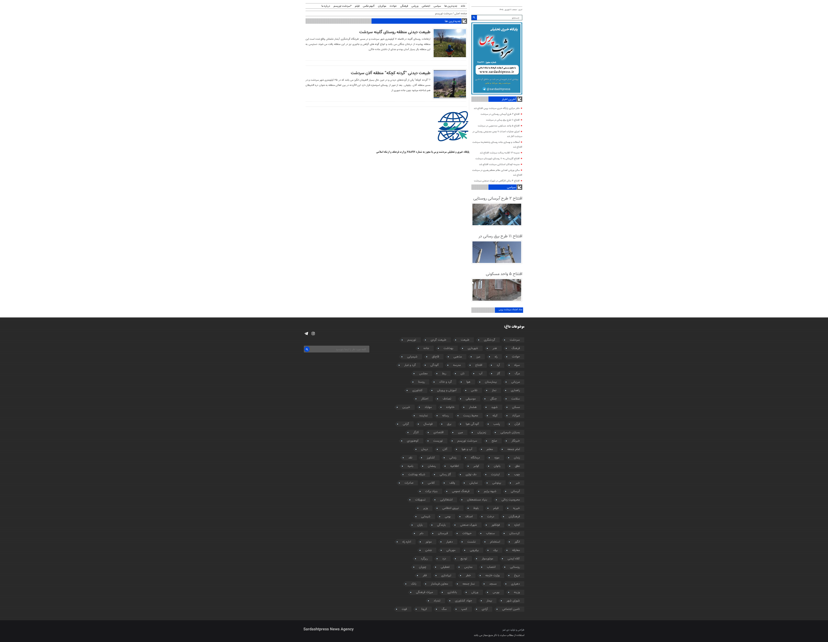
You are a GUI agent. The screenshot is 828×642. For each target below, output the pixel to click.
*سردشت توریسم (342, 6)
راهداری (515, 390)
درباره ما (325, 6)
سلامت (515, 399)
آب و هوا (467, 449)
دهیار (449, 542)
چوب (517, 474)
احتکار (424, 399)
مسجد (493, 584)
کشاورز (431, 457)
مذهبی (457, 356)
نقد (410, 457)
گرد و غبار (410, 365)
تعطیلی (445, 567)
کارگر (416, 432)
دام (421, 533)
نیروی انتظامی (450, 508)
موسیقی (471, 399)
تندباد (437, 600)
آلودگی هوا (472, 424)
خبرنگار (515, 441)
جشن (428, 550)
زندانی (452, 457)
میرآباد (516, 415)
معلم (490, 449)
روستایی (515, 567)
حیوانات (467, 533)
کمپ (464, 609)
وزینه (517, 592)
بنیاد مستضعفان (477, 499)
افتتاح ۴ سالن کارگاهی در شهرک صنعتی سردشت (497, 181)
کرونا (424, 609)
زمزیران (481, 432)
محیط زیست (470, 415)
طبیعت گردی (438, 340)
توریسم (411, 340)
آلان (444, 449)
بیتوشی (496, 483)
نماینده (423, 415)
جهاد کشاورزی (463, 600)
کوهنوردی (413, 441)
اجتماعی (426, 6)
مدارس (468, 567)
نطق (517, 466)
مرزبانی (515, 382)
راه (496, 356)
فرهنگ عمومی (460, 491)
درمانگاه (475, 457)
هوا (468, 382)
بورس (496, 592)
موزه (496, 457)
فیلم (357, 6)
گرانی (406, 424)
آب (480, 373)
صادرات (409, 483)
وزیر (425, 508)
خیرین (406, 407)
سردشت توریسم (467, 441)
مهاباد (428, 407)
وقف (452, 483)
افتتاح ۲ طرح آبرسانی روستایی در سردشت (500, 114)
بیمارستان (491, 382)
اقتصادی (438, 432)
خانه (463, 6)
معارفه (516, 550)
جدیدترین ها (450, 6)
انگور (517, 542)
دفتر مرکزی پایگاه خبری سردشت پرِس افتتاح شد (497, 108)
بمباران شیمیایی (510, 432)
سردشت (515, 340)
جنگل (493, 399)
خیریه (516, 508)
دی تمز (506, 630)
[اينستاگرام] (313, 334)
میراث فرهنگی (424, 592)
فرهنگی (404, 6)
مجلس (423, 373)
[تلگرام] (306, 334)
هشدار (473, 407)
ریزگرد (424, 558)
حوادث (393, 6)
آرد (498, 365)
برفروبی (474, 550)
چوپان (422, 567)
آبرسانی (515, 491)
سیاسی (437, 6)
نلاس (474, 390)
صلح (494, 441)
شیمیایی (412, 356)
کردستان (514, 533)
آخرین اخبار (509, 99)
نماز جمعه (469, 584)
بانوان (497, 466)
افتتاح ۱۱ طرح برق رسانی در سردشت (503, 120)
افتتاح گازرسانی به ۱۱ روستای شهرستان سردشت (497, 158)
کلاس (431, 483)
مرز (478, 356)
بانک (413, 584)
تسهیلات (420, 499)
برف (495, 550)
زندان (517, 457)
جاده (426, 348)
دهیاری (515, 584)
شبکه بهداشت (416, 474)
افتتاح (478, 365)
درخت (490, 516)
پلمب (496, 424)
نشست (471, 542)
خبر (518, 483)
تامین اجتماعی (511, 609)
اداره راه (406, 542)
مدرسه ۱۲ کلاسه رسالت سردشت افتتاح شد (500, 153)
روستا (421, 382)
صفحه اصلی (460, 14)
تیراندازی (446, 575)
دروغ (517, 575)
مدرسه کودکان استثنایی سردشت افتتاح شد (499, 164)
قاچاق (435, 356)
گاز (498, 373)
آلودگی (434, 365)
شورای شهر (513, 600)
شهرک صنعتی (468, 525)
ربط (444, 373)
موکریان (382, 6)
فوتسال (428, 424)
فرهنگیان (514, 516)
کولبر (476, 466)
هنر (494, 348)
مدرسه (457, 365)
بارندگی (441, 525)
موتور (428, 542)
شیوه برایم (490, 491)
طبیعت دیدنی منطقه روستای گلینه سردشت (394, 32)
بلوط (476, 508)
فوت (404, 609)
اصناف (469, 516)
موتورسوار (487, 558)
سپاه (517, 365)
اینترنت (495, 474)
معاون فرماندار (439, 584)
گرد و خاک (445, 382)
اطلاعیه (454, 466)
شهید (494, 407)
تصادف (447, 399)
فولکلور (495, 525)
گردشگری (489, 340)
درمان (424, 449)
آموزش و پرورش (446, 390)
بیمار (489, 600)
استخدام (495, 542)
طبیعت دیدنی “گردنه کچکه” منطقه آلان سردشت (390, 73)
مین (460, 432)
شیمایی (425, 516)
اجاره (517, 525)
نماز (494, 390)
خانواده (450, 407)
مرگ (517, 373)
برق (449, 424)
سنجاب (490, 533)
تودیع (464, 558)
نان (462, 373)
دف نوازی (471, 474)
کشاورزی (417, 390)
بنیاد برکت (431, 491)
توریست (438, 441)
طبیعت (465, 340)
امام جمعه (513, 449)
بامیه (410, 466)
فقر (425, 575)
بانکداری (452, 592)
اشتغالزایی (446, 499)
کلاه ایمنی (514, 558)
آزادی (485, 609)
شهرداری (473, 348)
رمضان (432, 466)
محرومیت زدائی (511, 499)
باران (420, 525)
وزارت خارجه (492, 575)
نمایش (473, 483)
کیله (495, 415)
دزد (444, 558)
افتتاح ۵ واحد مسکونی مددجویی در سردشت (499, 126)
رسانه (445, 415)
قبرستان (443, 533)
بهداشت (448, 348)
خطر (468, 575)
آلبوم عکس (369, 6)
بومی (448, 516)
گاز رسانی (445, 474)
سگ (444, 609)
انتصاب (491, 567)
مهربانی (450, 550)
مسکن (516, 407)
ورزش (474, 592)
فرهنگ (515, 348)
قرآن (517, 424)
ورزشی (414, 6)
